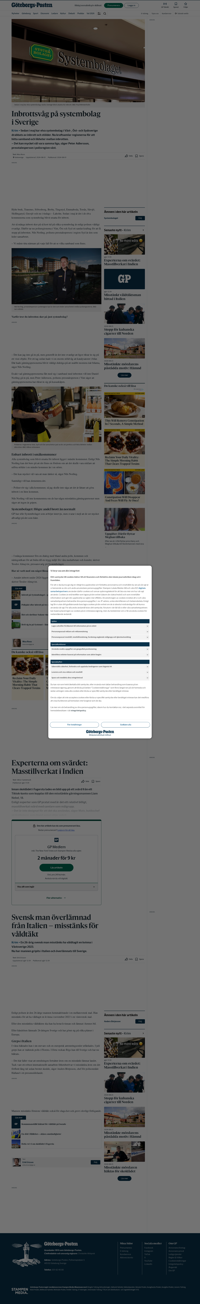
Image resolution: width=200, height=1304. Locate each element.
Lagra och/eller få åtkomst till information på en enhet (74, 626)
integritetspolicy (78, 710)
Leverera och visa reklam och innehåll (67, 672)
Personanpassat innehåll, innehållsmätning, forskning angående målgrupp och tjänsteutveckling (91, 637)
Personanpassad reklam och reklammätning (70, 631)
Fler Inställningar (74, 724)
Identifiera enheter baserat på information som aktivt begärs (76, 654)
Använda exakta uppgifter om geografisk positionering (74, 649)
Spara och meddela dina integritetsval (67, 678)
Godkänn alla (125, 724)
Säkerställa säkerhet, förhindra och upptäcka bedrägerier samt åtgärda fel (82, 666)
